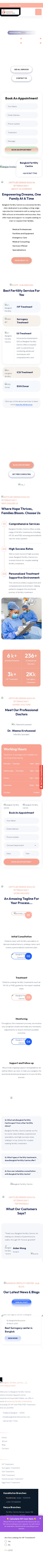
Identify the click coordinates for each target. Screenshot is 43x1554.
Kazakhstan (11, 1498)
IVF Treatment (8, 1464)
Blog (3, 1445)
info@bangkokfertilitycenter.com (16, 1417)
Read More (13, 1338)
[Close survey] (40, 1518)
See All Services (21, 69)
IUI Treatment (24, 333)
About (4, 1441)
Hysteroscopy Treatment (12, 1479)
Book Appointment (21, 465)
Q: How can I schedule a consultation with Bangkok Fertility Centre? (20, 1172)
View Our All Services (23, 405)
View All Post (21, 1302)
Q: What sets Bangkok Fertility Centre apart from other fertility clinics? (19, 1123)
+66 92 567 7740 (30, 173)
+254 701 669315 (13, 1502)
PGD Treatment (8, 1475)
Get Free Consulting (21, 474)
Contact (5, 1448)
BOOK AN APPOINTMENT (21, 150)
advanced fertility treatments (19, 1401)
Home (4, 1437)
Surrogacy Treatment (11, 1468)
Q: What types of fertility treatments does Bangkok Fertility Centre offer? (20, 1158)
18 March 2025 (12, 1323)
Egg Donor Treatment (11, 1482)
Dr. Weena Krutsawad (21, 730)
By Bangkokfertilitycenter (16, 1321)
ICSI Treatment (8, 1471)
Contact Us (21, 78)
